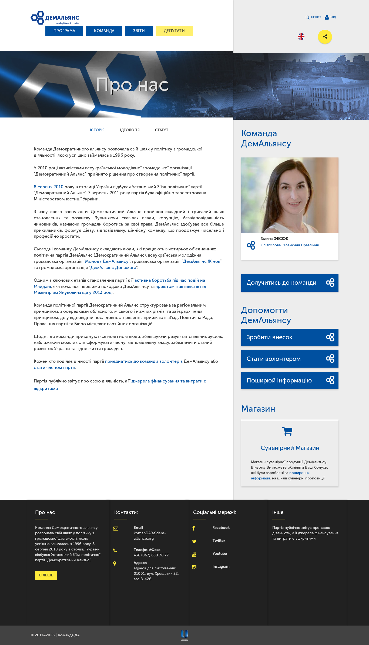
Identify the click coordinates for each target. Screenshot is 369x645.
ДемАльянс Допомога (113, 267)
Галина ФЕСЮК (274, 238)
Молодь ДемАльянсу (107, 261)
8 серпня (43, 186)
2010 (58, 186)
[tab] (97, 130)
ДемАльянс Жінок (201, 261)
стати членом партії (54, 367)
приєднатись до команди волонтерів (144, 361)
